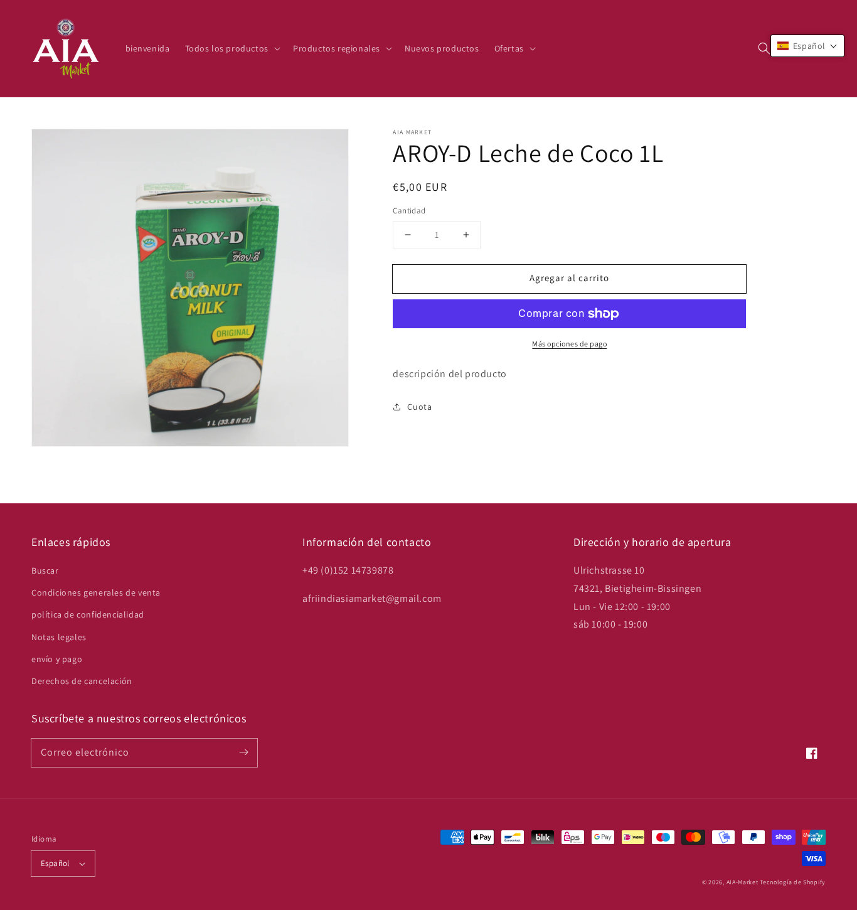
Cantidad (409, 210)
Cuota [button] (419, 406)
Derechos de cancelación (81, 681)
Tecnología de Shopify (793, 882)
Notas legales (59, 637)
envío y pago (56, 659)
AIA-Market (743, 882)
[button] (764, 48)
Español (55, 863)
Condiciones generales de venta (96, 592)
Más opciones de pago (569, 343)
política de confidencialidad (87, 614)
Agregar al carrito (569, 278)
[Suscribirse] (243, 752)
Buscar (45, 570)
